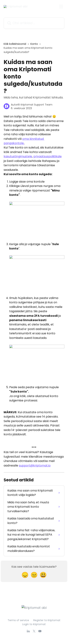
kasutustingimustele (18, 156)
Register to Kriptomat (46, 620)
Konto (34, 44)
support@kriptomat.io (35, 465)
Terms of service (18, 620)
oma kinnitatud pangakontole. (24, 141)
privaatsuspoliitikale (47, 156)
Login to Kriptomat (34, 624)
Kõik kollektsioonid (15, 44)
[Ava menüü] (61, 6)
